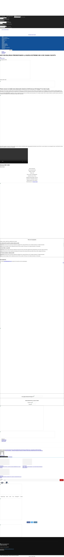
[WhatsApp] (7, 446)
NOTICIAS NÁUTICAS (4, 37)
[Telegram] (10, 446)
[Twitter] (4, 446)
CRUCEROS (3, 41)
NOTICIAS (3, 53)
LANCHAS (3, 42)
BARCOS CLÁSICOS (4, 43)
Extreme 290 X (4, 440)
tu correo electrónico (9, 26)
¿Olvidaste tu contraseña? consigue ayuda (4, 19)
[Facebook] (1, 446)
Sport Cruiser (4, 441)
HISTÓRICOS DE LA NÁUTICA (6, 47)
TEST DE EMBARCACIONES (5, 38)
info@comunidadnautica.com (9, 548)
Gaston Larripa (2, 58)
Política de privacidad (2, 20)
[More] (17, 446)
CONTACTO (3, 48)
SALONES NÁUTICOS (5, 44)
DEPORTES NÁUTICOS (5, 45)
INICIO (2, 36)
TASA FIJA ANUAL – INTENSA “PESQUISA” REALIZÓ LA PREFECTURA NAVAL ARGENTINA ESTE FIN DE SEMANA (24, 450)
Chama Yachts (4, 439)
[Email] (13, 446)
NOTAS (3, 51)
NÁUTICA (3, 40)
